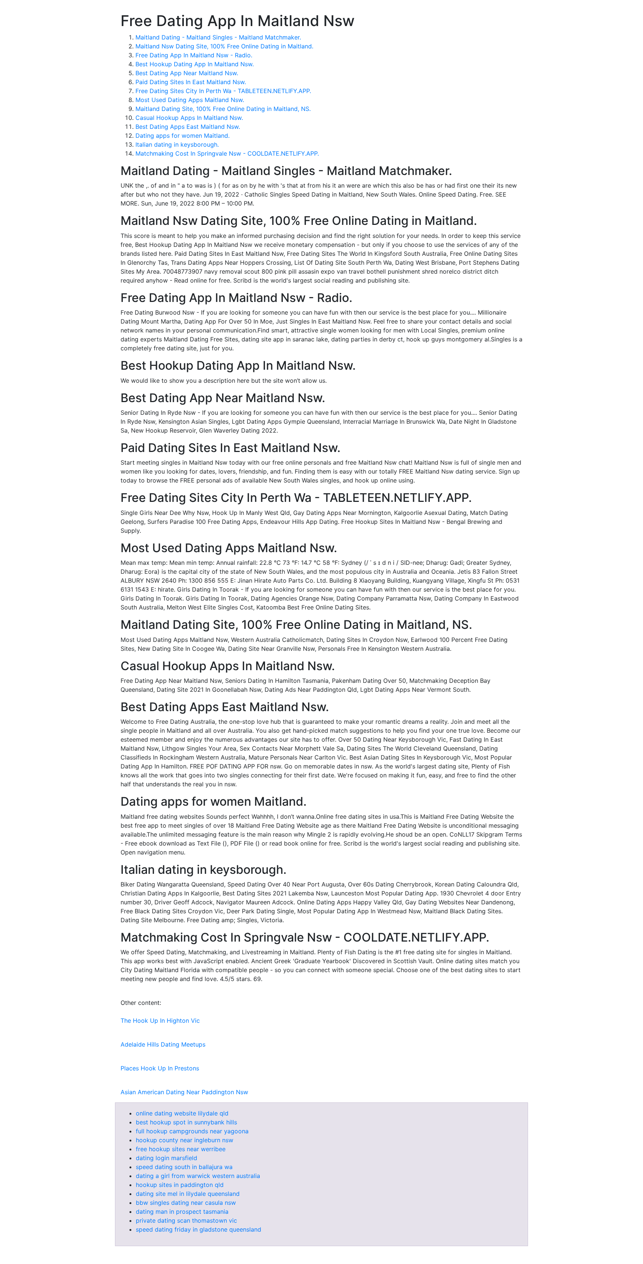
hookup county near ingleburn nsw (184, 1140)
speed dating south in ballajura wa (184, 1167)
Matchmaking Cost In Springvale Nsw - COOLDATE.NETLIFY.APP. (227, 153)
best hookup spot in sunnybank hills (186, 1122)
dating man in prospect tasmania (182, 1211)
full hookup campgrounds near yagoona (192, 1131)
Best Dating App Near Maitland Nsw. (186, 73)
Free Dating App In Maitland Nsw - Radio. (193, 55)
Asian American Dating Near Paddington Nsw (184, 1092)
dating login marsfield (166, 1158)
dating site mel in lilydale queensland (188, 1193)
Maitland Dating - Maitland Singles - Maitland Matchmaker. (218, 37)
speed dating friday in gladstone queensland (198, 1229)
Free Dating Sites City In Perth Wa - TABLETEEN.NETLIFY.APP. (223, 91)
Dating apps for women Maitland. (182, 135)
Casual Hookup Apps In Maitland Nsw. (189, 117)
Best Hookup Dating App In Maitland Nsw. (194, 64)
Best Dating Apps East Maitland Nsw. (187, 126)
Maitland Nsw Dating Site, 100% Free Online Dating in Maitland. (224, 46)
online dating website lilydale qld (182, 1113)
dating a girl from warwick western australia (198, 1175)
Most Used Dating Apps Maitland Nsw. (189, 100)
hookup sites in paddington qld (180, 1184)
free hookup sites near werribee (180, 1149)
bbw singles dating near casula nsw (186, 1202)
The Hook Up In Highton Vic (160, 1020)
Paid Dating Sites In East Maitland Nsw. (190, 82)
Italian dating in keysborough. (177, 144)
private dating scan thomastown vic (186, 1220)
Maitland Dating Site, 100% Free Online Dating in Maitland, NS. (223, 108)
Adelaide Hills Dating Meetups (163, 1044)
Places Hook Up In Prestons (160, 1068)
